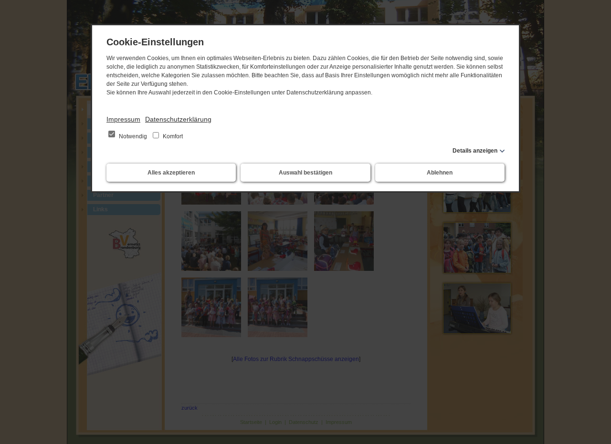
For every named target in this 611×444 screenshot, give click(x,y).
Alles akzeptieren (171, 172)
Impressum (123, 119)
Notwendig (132, 136)
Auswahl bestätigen (305, 172)
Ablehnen (440, 172)
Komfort (172, 136)
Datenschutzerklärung (178, 119)
